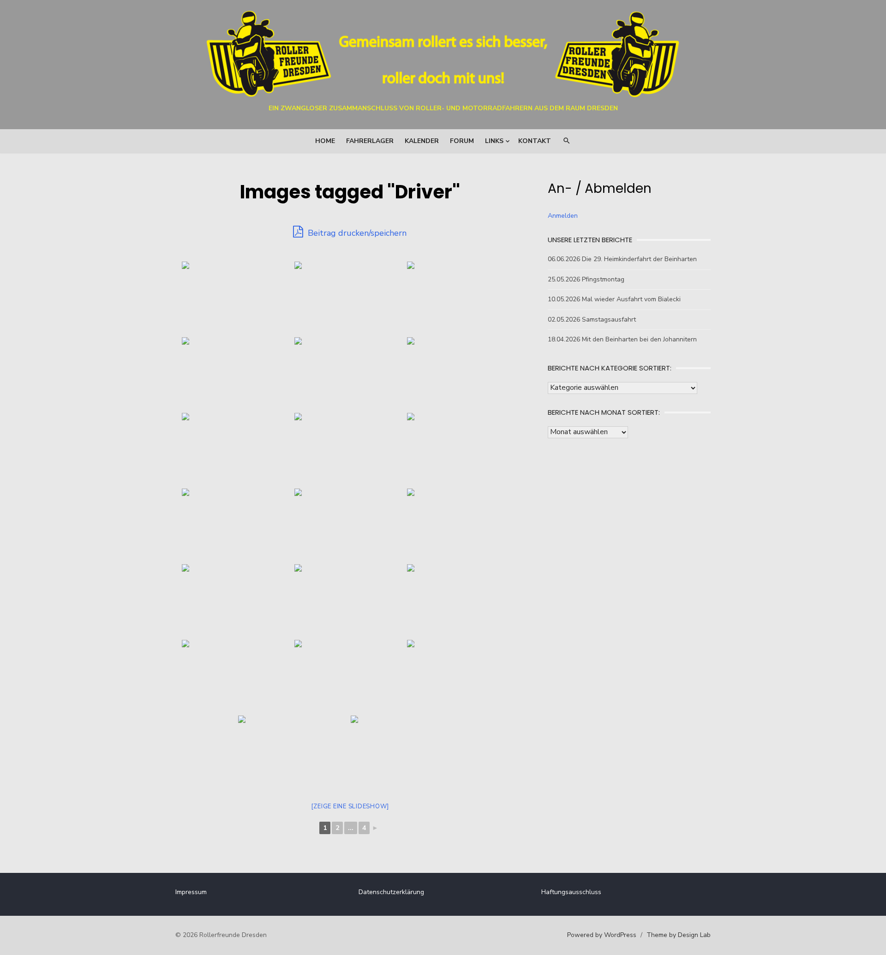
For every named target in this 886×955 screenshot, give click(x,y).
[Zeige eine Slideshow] (350, 806)
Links (494, 141)
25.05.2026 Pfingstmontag (586, 279)
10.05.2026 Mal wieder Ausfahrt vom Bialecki (614, 299)
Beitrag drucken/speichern (356, 233)
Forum (462, 141)
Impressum (191, 892)
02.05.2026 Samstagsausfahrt (592, 319)
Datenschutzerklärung (391, 892)
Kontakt (534, 141)
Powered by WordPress (601, 935)
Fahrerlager (370, 141)
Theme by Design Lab (679, 935)
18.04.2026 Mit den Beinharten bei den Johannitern (622, 339)
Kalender (422, 141)
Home (325, 141)
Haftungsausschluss (571, 892)
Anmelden (563, 215)
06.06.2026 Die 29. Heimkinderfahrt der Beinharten (622, 259)
